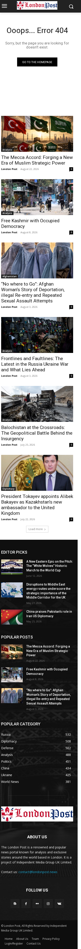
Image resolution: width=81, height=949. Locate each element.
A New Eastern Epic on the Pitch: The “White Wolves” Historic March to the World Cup (49, 566)
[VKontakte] (59, 903)
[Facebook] (26, 903)
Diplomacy (8, 488)
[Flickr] (37, 903)
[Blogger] (15, 903)
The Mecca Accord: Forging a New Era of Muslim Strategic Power (37, 160)
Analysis (7, 149)
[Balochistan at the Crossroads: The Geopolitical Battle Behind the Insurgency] (37, 404)
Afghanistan (9, 276)
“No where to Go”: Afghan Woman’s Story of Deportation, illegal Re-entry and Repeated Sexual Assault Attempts (33, 292)
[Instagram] (48, 903)
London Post (9, 169)
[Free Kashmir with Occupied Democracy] (37, 197)
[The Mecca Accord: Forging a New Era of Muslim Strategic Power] (37, 134)
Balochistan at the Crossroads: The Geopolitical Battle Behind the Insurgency (36, 433)
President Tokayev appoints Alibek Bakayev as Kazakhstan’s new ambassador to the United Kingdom (37, 505)
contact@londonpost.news (37, 872)
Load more (36, 529)
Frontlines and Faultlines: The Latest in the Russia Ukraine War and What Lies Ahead (34, 364)
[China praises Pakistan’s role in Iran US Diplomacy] (12, 617)
